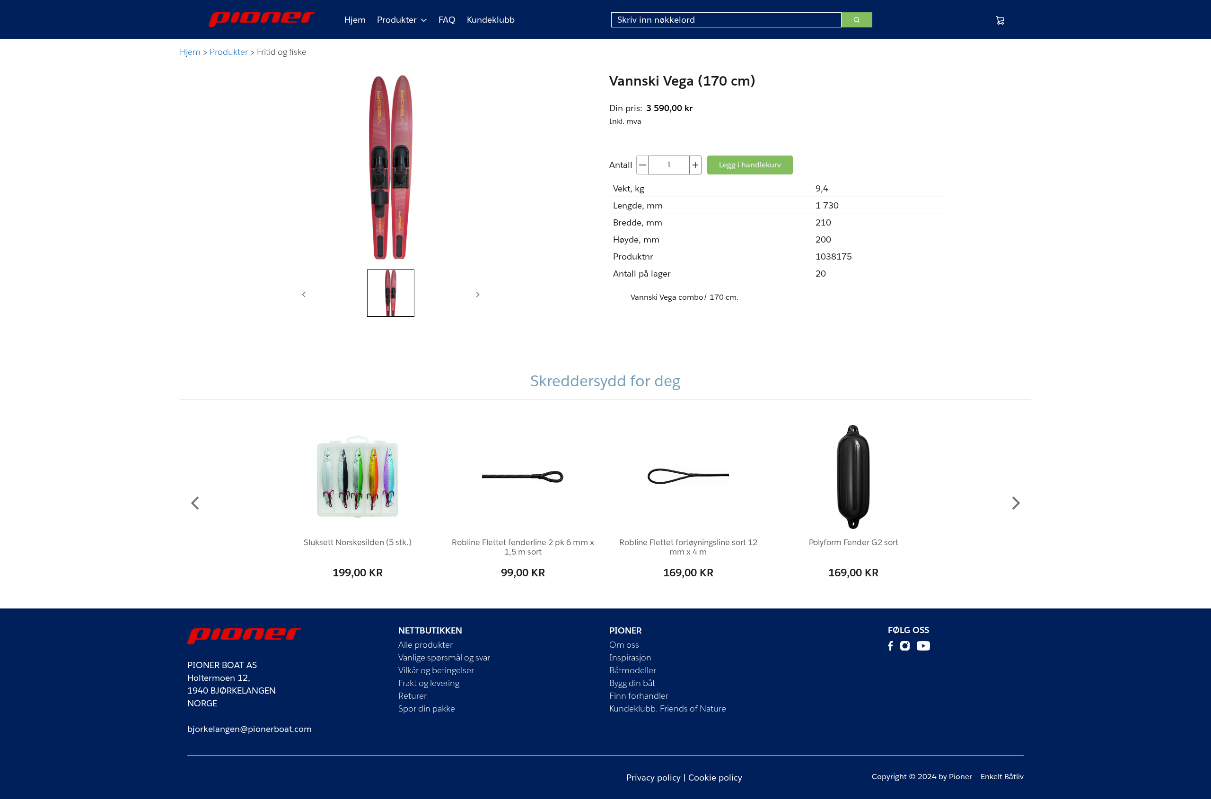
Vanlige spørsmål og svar (444, 657)
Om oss (624, 644)
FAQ (447, 19)
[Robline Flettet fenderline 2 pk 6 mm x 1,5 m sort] (523, 477)
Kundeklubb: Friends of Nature (667, 708)
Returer (412, 695)
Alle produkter (425, 644)
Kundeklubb (491, 19)
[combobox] (726, 20)
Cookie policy (715, 777)
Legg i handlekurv (750, 165)
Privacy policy (653, 777)
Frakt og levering (428, 682)
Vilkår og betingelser (436, 670)
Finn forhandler (638, 695)
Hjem (355, 19)
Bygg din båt (632, 682)
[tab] (390, 293)
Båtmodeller (632, 670)
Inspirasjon (630, 657)
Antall (620, 164)
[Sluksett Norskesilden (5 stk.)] (357, 477)
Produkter (397, 19)
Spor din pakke (426, 708)
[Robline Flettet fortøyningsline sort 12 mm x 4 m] (688, 477)
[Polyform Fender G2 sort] (853, 477)
